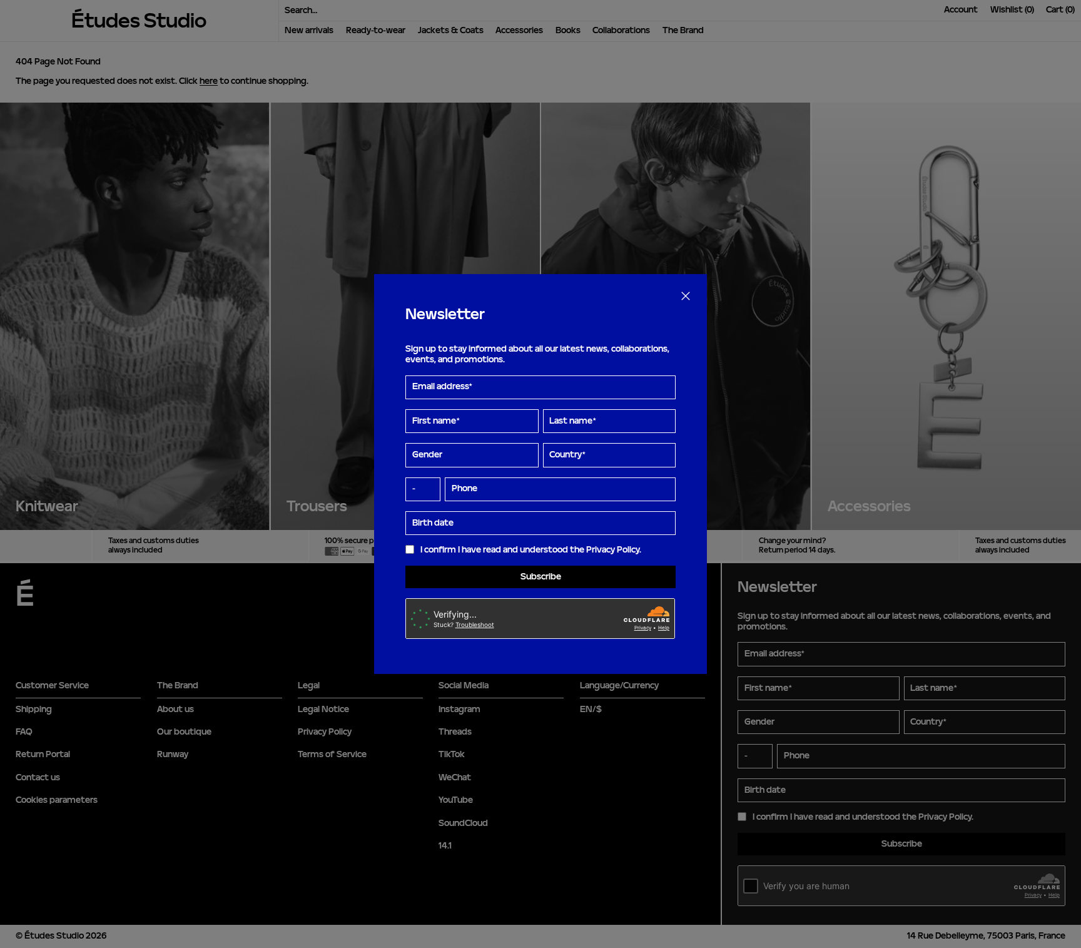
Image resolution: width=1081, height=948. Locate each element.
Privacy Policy (612, 549)
